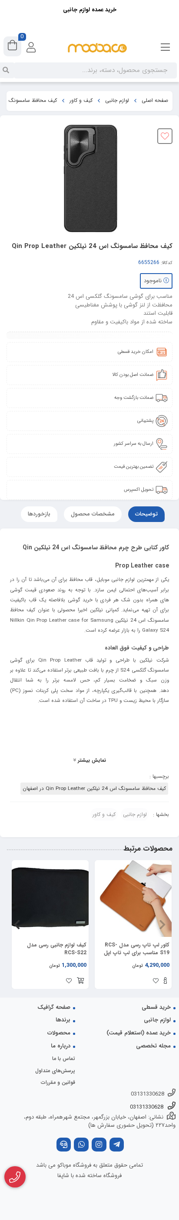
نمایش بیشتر (91, 760)
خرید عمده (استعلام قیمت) (138, 1032)
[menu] (166, 47)
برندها (63, 1019)
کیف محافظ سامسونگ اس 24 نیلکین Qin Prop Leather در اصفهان (94, 789)
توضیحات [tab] (146, 514)
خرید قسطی (156, 1007)
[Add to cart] (80, 981)
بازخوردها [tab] (39, 514)
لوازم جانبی (117, 100)
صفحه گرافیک (53, 1007)
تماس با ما (63, 1058)
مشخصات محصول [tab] (93, 514)
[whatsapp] (81, 1145)
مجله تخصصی (153, 1045)
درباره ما (60, 1045)
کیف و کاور (81, 100)
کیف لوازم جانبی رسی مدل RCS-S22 (56, 949)
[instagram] (99, 1145)
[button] (162, 924)
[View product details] (165, 981)
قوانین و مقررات (58, 1082)
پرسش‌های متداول (55, 1071)
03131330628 (147, 1094)
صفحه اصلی (155, 100)
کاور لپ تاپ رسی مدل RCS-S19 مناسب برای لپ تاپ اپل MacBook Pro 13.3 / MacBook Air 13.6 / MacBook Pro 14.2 (136, 949)
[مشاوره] (15, 1177)
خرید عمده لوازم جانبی (89, 9)
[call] (64, 1145)
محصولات (58, 1032)
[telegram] (117, 1145)
